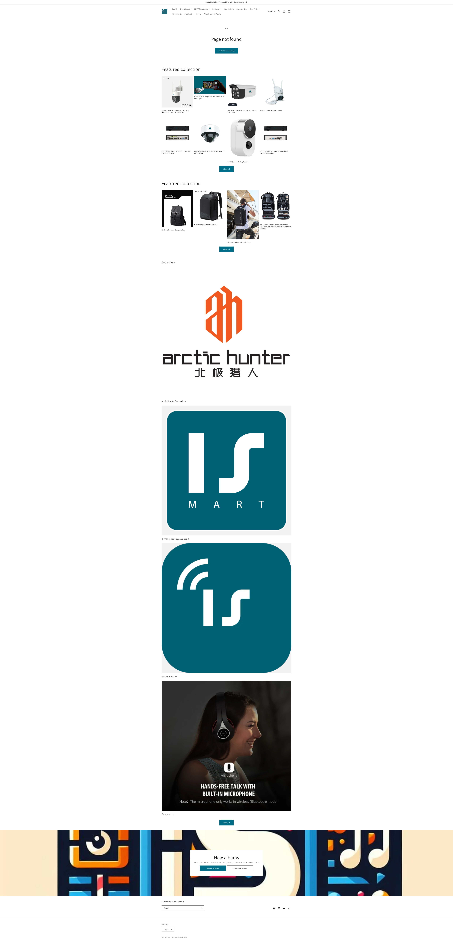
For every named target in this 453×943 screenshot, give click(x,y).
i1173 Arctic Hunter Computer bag (173, 230)
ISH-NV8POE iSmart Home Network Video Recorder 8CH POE (176, 152)
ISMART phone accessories (174, 538)
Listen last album (240, 868)
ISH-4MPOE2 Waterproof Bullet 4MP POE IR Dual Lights (241, 111)
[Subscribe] (201, 908)
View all (226, 169)
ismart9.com (170, 937)
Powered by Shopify (181, 937)
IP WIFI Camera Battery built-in (237, 162)
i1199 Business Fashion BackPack (205, 225)
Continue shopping (227, 51)
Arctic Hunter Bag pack (172, 401)
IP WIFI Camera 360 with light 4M (271, 110)
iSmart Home (168, 676)
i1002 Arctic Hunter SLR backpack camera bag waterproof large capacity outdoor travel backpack (275, 227)
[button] (186, 8)
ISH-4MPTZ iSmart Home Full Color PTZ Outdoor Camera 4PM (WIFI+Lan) (175, 111)
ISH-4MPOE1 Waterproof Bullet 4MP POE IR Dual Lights (209, 98)
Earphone (166, 814)
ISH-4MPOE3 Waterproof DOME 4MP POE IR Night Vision (209, 152)
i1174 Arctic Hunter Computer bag (238, 242)
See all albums (213, 868)
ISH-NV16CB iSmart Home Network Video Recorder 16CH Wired (274, 152)
